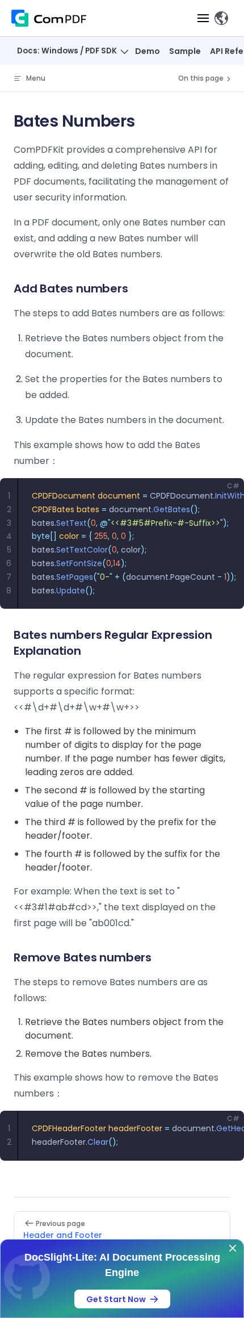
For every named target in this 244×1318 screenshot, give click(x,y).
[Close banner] (232, 1248)
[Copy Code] (225, 496)
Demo (147, 51)
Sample (185, 51)
